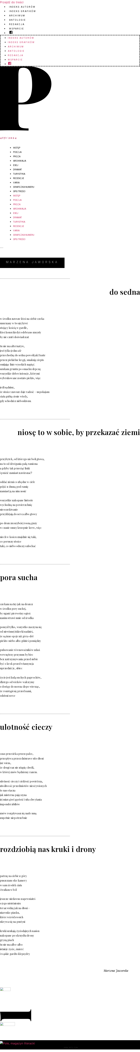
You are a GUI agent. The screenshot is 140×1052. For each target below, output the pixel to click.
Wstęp (16, 148)
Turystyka (19, 174)
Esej (15, 165)
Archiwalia (19, 161)
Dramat (17, 169)
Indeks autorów (22, 7)
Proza (16, 156)
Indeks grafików (22, 11)
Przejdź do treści (12, 2)
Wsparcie (16, 28)
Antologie (17, 20)
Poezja (17, 152)
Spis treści (19, 191)
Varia (16, 182)
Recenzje (18, 178)
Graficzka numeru (23, 187)
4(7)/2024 (8, 137)
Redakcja (17, 24)
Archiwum (17, 15)
